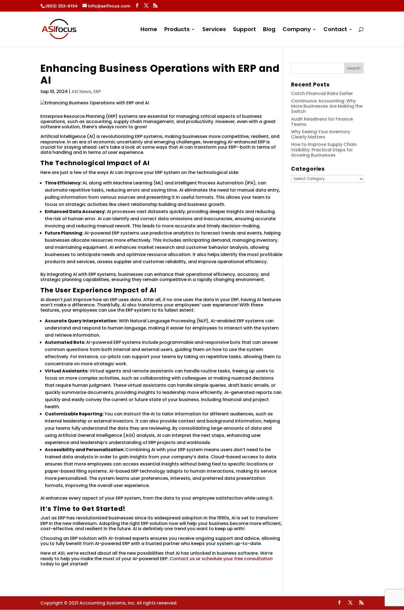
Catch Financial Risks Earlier (322, 93)
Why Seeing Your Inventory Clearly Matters (320, 134)
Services (214, 30)
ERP (97, 91)
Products (177, 30)
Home (148, 30)
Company (297, 30)
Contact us (182, 558)
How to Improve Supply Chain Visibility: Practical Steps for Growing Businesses (324, 149)
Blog (269, 30)
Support (244, 30)
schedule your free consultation (237, 558)
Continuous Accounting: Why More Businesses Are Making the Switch (327, 106)
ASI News (81, 91)
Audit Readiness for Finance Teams (322, 121)
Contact (335, 30)
